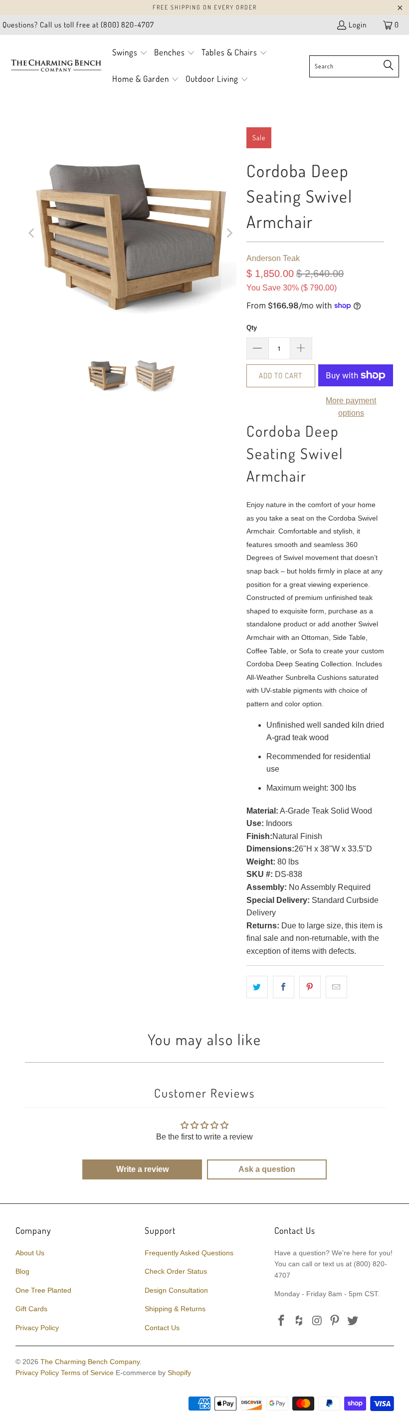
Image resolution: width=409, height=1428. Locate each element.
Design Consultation (176, 1290)
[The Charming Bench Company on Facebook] (281, 1321)
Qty (251, 327)
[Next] (229, 233)
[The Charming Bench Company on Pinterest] (335, 1321)
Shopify (179, 1373)
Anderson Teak (273, 258)
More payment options (351, 407)
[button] (130, 53)
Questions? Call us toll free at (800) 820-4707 (78, 24)
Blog (22, 1271)
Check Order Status (176, 1271)
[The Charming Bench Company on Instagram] (317, 1321)
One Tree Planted (43, 1290)
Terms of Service (87, 1373)
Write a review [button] (142, 1169)
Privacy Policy (37, 1328)
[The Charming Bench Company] (56, 65)
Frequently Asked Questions (189, 1253)
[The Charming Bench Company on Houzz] (299, 1321)
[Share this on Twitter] (257, 987)
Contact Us (162, 1328)
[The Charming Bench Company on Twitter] (353, 1321)
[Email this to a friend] (336, 987)
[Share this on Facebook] (283, 987)
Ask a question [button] (266, 1169)
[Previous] (32, 233)
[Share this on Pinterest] (310, 987)
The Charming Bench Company (90, 1362)
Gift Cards (31, 1309)
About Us (29, 1253)
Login (358, 24)
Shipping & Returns (175, 1309)
